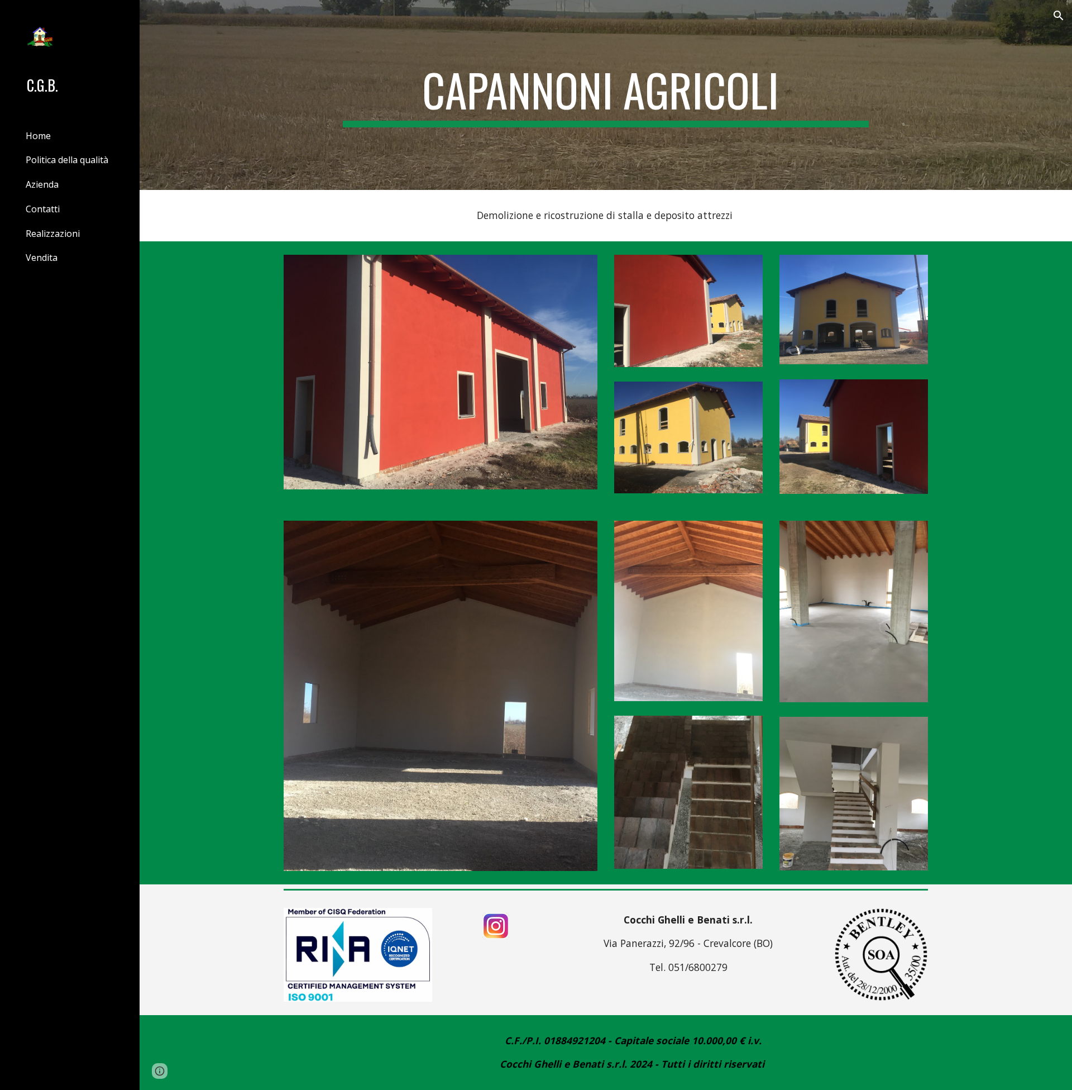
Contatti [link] (43, 209)
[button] (1058, 15)
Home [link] (38, 136)
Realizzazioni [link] (53, 233)
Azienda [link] (42, 184)
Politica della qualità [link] (67, 160)
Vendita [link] (42, 257)
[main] (605, 95)
